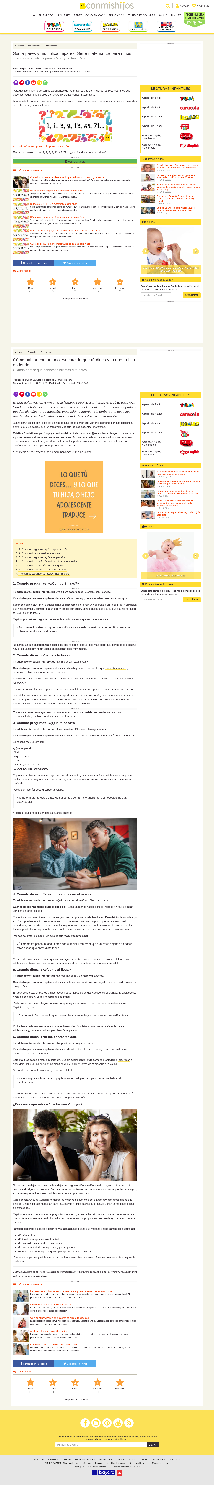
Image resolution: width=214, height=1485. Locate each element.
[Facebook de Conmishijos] (28, 82)
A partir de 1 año (151, 97)
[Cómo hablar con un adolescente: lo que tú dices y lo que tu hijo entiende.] (21, 182)
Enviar (153, 1445)
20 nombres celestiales (170, 575)
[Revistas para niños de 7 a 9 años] (110, 26)
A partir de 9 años (152, 126)
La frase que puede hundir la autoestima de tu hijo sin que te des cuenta (178, 482)
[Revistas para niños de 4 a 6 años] (82, 26)
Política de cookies (138, 1460)
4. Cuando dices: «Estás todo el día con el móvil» (48, 561)
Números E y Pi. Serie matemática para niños (53, 204)
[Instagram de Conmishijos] (16, 82)
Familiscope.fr (101, 1463)
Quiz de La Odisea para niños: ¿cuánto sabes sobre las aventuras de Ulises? (176, 208)
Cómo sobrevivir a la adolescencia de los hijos (54, 1344)
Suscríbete (191, 295)
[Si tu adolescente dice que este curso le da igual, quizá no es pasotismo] (148, 474)
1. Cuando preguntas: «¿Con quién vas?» (43, 549)
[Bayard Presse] (103, 1473)
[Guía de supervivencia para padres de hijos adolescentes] (21, 1322)
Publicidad (67, 1460)
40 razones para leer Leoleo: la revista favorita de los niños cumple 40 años (176, 176)
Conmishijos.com (160, 1463)
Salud (162, 15)
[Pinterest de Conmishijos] (22, 82)
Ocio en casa (95, 15)
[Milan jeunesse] (119, 1473)
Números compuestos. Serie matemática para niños (57, 217)
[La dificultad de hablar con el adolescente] (21, 1309)
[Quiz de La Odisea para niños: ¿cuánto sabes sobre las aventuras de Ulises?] (148, 210)
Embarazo (46, 15)
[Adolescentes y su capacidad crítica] (21, 1336)
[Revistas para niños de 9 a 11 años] (138, 26)
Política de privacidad (85, 1460)
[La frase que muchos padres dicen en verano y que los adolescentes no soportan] (21, 1296)
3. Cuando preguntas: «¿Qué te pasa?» (42, 557)
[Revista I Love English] (189, 146)
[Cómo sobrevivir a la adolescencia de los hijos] (21, 1349)
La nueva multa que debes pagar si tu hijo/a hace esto (178, 513)
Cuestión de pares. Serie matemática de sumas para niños (60, 243)
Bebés (78, 15)
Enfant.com (87, 1463)
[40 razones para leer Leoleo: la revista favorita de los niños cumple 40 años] (148, 177)
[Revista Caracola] (189, 108)
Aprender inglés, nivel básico (151, 137)
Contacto (120, 1460)
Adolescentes (46, 352)
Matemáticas (51, 46)
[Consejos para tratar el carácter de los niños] (171, 250)
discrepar (124, 1059)
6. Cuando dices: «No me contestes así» (42, 569)
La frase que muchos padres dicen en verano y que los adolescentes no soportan (71, 1291)
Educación (116, 15)
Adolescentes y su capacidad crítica (48, 1331)
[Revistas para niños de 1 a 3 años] (54, 26)
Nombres (63, 15)
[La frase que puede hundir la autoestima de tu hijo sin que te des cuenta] (148, 484)
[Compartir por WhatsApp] (45, 82)
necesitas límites (115, 668)
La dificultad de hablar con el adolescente (51, 1304)
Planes (176, 15)
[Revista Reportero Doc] (189, 127)
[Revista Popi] (189, 99)
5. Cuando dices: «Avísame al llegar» (41, 565)
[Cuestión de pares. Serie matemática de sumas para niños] (21, 248)
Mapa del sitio (106, 1460)
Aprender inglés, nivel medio (151, 146)
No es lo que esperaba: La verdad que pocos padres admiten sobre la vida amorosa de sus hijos (176, 503)
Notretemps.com (118, 1463)
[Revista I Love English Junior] (189, 136)
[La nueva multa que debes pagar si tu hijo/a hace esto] (148, 515)
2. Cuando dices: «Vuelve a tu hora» (40, 553)
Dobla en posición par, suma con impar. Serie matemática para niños (65, 230)
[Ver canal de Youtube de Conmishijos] (33, 82)
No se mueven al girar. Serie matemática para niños (56, 190)
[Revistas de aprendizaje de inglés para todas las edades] (166, 26)
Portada (20, 46)
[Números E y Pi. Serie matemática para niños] (21, 208)
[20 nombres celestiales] (171, 555)
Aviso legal (53, 1460)
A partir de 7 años (152, 116)
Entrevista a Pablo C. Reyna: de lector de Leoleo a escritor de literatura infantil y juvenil (177, 198)
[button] (145, 251)
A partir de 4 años (152, 107)
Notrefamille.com (70, 1463)
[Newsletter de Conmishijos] (39, 82)
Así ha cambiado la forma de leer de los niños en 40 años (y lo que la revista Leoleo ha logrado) (178, 187)
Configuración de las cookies (165, 1460)
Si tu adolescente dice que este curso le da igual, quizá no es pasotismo (178, 472)
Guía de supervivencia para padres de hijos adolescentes (59, 1318)
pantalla (127, 925)
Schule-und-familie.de (139, 1463)
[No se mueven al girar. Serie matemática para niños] (21, 195)
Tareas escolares (141, 15)
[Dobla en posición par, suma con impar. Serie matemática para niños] (21, 235)
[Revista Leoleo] (189, 118)
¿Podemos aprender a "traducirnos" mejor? (44, 573)
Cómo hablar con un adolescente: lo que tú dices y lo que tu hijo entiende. (67, 177)
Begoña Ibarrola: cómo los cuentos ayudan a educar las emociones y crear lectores (178, 166)
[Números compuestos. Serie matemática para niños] (21, 222)
